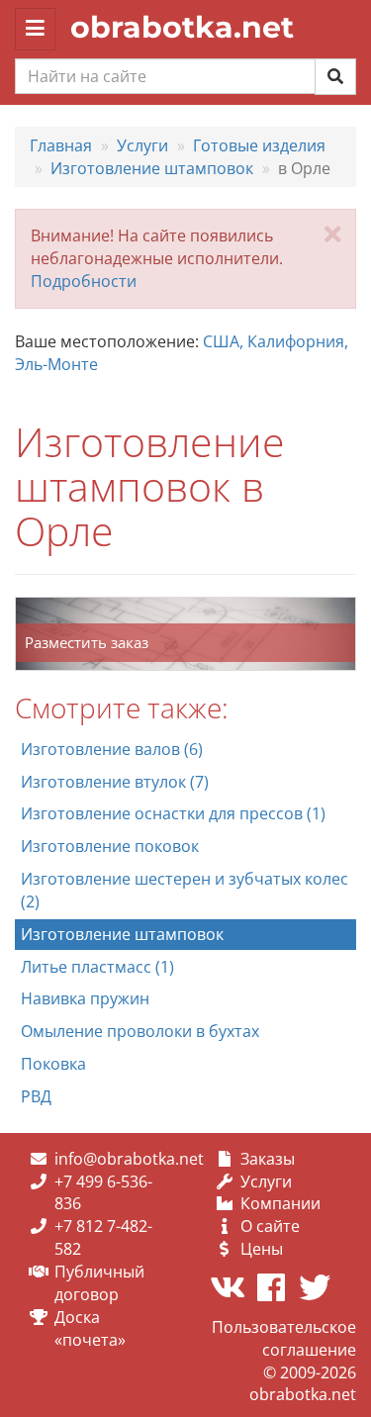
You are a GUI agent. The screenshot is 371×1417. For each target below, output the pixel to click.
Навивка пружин (85, 998)
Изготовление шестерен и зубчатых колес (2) (184, 890)
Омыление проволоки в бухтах (140, 1031)
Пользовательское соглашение (284, 1338)
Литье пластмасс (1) (97, 967)
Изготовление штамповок (122, 934)
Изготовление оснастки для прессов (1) (173, 813)
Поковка (53, 1064)
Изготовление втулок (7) (115, 782)
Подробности (84, 281)
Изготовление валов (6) (112, 749)
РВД (36, 1096)
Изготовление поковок (110, 846)
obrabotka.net (182, 27)
